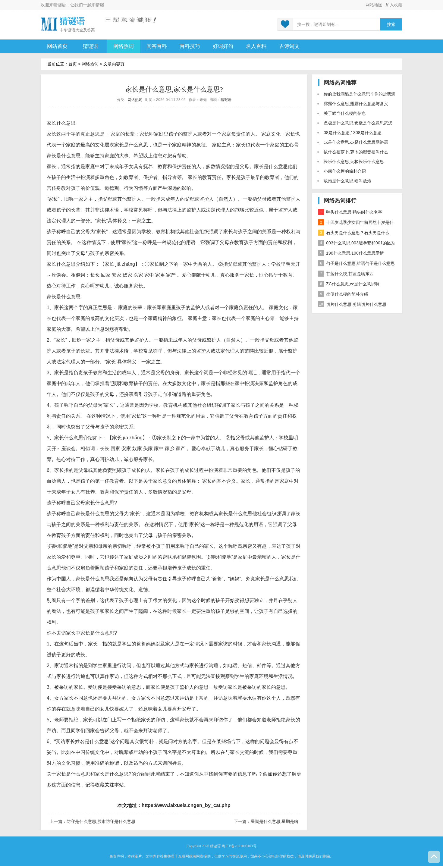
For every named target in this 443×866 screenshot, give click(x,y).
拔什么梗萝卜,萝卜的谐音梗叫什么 (356, 151)
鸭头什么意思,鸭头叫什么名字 (351, 212)
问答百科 (156, 46)
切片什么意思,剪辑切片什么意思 (352, 304)
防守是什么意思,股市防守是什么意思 (101, 821)
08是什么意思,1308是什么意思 (353, 132)
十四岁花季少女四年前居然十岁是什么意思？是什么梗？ (356, 223)
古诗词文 (289, 46)
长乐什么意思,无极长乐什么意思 (354, 161)
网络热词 (123, 46)
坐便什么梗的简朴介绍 (344, 294)
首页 (72, 63)
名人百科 (256, 46)
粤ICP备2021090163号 (239, 846)
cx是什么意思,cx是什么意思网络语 (356, 142)
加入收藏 (393, 4)
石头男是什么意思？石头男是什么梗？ (353, 234)
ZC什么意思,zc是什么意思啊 (350, 283)
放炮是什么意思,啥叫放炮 (347, 180)
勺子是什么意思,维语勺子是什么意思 (357, 263)
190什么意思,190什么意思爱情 (352, 253)
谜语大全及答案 (81, 30)
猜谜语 (59, 4)
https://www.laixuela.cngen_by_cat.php (186, 805)
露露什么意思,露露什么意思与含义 (356, 103)
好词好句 (223, 46)
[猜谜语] (49, 23)
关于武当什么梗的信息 (345, 113)
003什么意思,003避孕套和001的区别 (358, 242)
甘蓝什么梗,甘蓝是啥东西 (347, 273)
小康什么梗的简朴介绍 (345, 171)
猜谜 (100, 4)
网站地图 (374, 4)
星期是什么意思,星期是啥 (274, 821)
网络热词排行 (340, 200)
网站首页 (57, 46)
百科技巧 (190, 46)
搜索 (391, 24)
